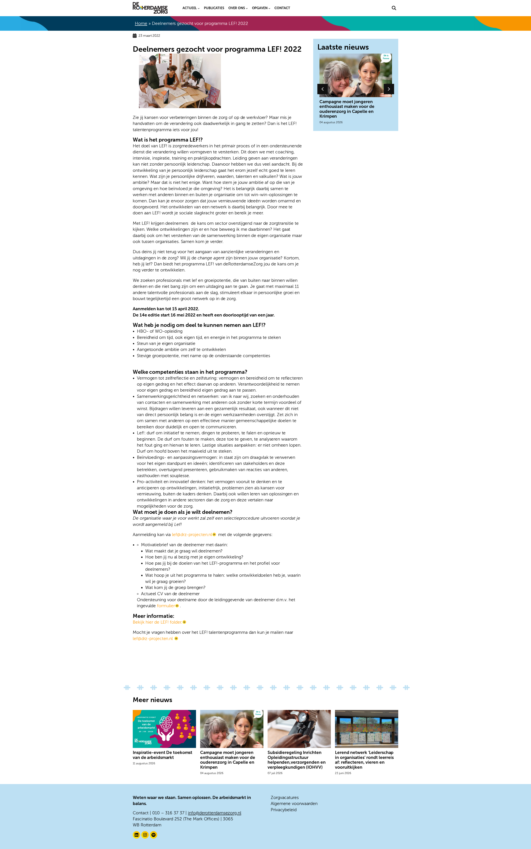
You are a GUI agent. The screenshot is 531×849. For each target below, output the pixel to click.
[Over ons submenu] (247, 8)
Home (141, 23)
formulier (166, 605)
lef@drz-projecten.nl (192, 534)
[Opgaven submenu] (269, 8)
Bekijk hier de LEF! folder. (157, 622)
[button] (394, 8)
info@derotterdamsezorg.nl (214, 812)
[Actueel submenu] (199, 8)
